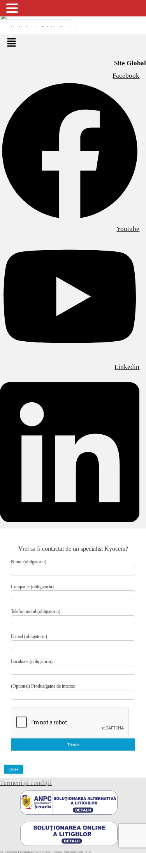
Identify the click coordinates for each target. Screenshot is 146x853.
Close (14, 769)
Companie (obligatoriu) (32, 587)
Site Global (130, 63)
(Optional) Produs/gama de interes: (43, 686)
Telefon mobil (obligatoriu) (35, 611)
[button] (11, 43)
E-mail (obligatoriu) (29, 636)
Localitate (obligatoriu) (32, 661)
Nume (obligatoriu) (28, 561)
